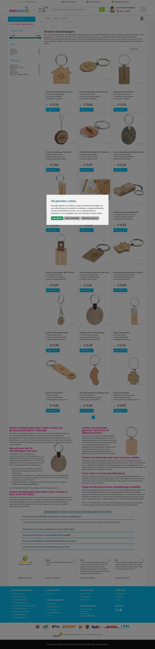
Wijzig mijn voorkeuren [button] (90, 218)
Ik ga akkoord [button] (57, 218)
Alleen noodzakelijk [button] (72, 218)
